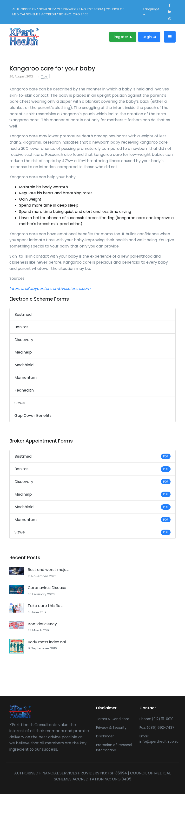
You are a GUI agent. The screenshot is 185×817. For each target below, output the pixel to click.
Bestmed (23, 314)
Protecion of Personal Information (114, 747)
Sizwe (19, 403)
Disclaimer (105, 736)
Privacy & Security (111, 727)
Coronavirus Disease (47, 587)
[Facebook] (169, 5)
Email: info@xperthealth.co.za (157, 739)
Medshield (23, 365)
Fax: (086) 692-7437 (156, 727)
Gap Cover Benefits (33, 415)
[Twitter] (169, 18)
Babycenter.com (43, 288)
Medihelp (23, 352)
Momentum (25, 377)
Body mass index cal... (48, 642)
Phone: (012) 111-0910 (156, 718)
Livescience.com (74, 288)
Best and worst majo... (48, 569)
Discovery (23, 339)
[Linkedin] (169, 12)
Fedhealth (24, 390)
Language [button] (151, 9)
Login (148, 36)
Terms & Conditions (113, 718)
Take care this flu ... (45, 605)
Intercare (18, 288)
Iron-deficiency (42, 624)
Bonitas (21, 327)
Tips (44, 76)
